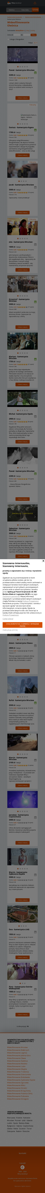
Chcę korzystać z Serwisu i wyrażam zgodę (22, 625)
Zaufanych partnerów (11, 596)
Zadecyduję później (10, 630)
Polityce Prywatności (30, 601)
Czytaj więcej (8, 618)
